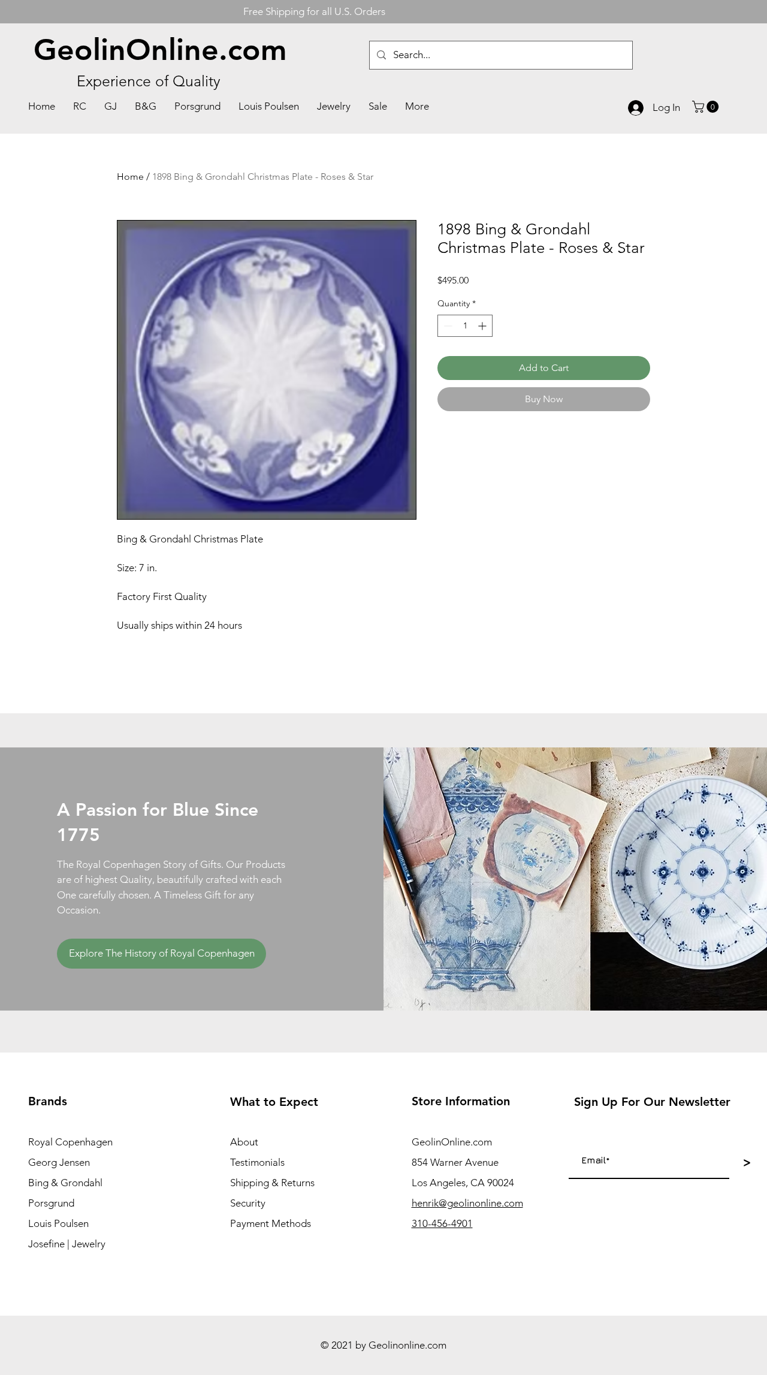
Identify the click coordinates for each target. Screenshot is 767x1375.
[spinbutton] (465, 325)
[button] (706, 107)
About (244, 1142)
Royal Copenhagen (70, 1142)
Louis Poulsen (58, 1223)
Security (247, 1203)
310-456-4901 (442, 1223)
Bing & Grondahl (65, 1183)
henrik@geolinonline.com (467, 1203)
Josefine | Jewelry (66, 1244)
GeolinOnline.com (160, 50)
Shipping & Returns (272, 1183)
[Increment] (483, 325)
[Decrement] (446, 325)
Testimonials (257, 1162)
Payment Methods (270, 1223)
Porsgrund (51, 1203)
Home (130, 176)
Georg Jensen (59, 1162)
